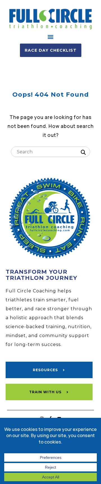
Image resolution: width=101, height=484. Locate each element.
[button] (50, 37)
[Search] (83, 152)
